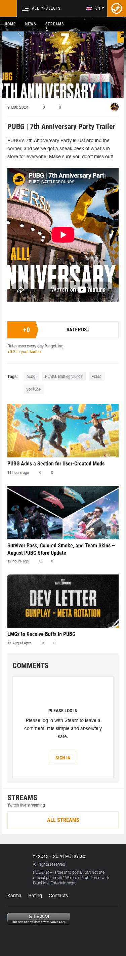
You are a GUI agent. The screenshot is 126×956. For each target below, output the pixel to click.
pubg (31, 377)
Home (10, 24)
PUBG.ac (41, 872)
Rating (35, 896)
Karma (14, 896)
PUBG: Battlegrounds (64, 377)
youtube (34, 389)
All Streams (63, 820)
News (30, 24)
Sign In (63, 757)
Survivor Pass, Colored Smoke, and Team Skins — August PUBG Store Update (61, 549)
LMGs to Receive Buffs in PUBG (41, 634)
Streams (54, 24)
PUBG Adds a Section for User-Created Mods (55, 463)
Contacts (58, 896)
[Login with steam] (116, 8)
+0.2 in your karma (24, 352)
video (96, 377)
